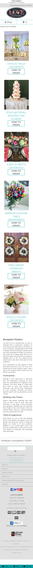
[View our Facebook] (12, 490)
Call (6, 566)
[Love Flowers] (16, 17)
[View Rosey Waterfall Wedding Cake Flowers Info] (16, 95)
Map (17, 566)
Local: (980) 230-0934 (16, 504)
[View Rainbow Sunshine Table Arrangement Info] (16, 195)
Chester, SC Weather (7, 547)
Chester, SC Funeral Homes (12, 541)
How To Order (16, 71)
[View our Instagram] (18, 490)
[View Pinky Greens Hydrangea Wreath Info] (16, 247)
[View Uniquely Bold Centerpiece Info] (16, 46)
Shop (9, 22)
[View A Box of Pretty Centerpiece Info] (16, 147)
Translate (21, 2)
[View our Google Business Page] (15, 490)
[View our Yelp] (21, 490)
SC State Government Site (24, 547)
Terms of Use (16, 552)
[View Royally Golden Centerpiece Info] (16, 299)
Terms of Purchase (21, 549)
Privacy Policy (9, 549)
